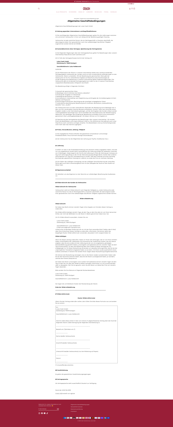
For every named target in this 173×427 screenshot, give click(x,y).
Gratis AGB (59, 393)
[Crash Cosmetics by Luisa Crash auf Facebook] (42, 413)
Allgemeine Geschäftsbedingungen (80, 404)
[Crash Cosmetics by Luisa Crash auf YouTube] (44, 413)
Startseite (76, 18)
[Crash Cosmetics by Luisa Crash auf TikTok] (47, 413)
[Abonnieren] (58, 409)
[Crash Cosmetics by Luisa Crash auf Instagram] (39, 413)
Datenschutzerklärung (77, 409)
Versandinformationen (77, 406)
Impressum (74, 411)
